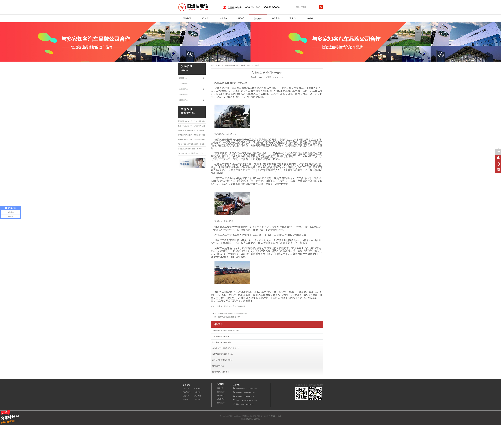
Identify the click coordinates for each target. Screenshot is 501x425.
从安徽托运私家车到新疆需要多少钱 (232, 313)
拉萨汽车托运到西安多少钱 (229, 317)
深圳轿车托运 (222, 306)
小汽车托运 (184, 83)
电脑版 (273, 416)
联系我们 (293, 18)
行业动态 (237, 65)
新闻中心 (229, 65)
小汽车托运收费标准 (237, 306)
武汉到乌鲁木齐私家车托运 (222, 360)
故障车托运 (184, 100)
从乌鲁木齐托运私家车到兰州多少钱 (225, 348)
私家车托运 (184, 89)
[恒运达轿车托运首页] (230, 11)
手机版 (278, 416)
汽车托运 (257, 419)
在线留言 (311, 18)
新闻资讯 (258, 18)
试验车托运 (184, 94)
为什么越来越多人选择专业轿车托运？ (191, 153)
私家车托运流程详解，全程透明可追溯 (191, 126)
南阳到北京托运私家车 (220, 372)
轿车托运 (205, 18)
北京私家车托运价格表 (220, 336)
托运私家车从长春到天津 (221, 342)
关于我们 (276, 18)
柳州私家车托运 (218, 366)
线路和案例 (222, 18)
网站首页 (187, 18)
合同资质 (240, 18)
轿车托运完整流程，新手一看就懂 (190, 149)
